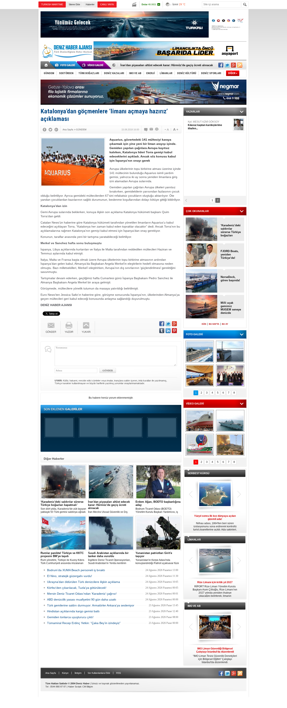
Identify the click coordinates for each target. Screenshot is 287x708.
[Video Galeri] (93, 65)
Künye (65, 673)
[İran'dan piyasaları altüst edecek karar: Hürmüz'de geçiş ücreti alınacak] (111, 482)
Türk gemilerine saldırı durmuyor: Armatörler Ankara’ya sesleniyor (90, 605)
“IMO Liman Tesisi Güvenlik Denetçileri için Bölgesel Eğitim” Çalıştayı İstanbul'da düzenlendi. (215, 655)
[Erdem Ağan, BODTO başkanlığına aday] (158, 482)
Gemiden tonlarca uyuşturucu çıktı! (70, 617)
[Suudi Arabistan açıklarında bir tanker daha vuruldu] (111, 533)
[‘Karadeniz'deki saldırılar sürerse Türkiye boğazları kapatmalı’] (63, 482)
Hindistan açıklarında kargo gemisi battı (73, 611)
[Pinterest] (174, 330)
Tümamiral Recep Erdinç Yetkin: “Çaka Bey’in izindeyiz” (84, 623)
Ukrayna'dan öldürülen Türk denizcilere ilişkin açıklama (83, 582)
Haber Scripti (74, 686)
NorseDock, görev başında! (230, 278)
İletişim (78, 673)
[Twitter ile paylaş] (227, 65)
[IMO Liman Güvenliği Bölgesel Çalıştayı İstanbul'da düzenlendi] (214, 627)
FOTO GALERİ (194, 334)
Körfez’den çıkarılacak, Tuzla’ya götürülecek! (76, 587)
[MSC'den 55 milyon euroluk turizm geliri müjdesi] (200, 375)
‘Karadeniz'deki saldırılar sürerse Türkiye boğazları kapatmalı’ (231, 230)
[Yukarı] (86, 327)
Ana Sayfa (50, 673)
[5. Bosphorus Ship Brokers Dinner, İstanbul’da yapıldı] (230, 375)
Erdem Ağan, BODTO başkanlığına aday (146, 65)
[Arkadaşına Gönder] (151, 129)
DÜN (204, 324)
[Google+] (56, 129)
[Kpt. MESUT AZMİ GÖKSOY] (238, 124)
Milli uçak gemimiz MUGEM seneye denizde (231, 307)
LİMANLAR (194, 539)
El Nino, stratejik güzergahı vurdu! (69, 576)
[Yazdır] (157, 129)
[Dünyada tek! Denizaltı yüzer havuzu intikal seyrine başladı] (230, 352)
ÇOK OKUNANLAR (197, 211)
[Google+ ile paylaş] (233, 65)
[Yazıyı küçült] (166, 129)
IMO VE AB (194, 606)
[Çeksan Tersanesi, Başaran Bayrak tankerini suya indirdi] (200, 421)
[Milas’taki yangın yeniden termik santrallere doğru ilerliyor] (230, 445)
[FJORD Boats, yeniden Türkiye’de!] (201, 255)
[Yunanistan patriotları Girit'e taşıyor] (158, 533)
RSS (118, 673)
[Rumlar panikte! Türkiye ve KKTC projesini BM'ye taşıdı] (63, 533)
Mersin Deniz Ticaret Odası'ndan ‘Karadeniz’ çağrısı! (82, 593)
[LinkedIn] (168, 330)
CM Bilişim (87, 686)
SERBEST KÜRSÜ (198, 473)
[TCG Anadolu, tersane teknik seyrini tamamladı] (230, 421)
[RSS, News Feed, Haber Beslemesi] (239, 65)
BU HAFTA (214, 324)
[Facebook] (44, 129)
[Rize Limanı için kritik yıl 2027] (214, 561)
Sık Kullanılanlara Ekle (99, 673)
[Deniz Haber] (67, 60)
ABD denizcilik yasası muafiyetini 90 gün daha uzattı (81, 599)
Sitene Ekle (74, 4)
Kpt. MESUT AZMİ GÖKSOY (205, 125)
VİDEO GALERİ (195, 403)
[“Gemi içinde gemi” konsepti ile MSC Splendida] (200, 352)
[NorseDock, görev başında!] (201, 281)
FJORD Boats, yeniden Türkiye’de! (230, 254)
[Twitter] (50, 129)
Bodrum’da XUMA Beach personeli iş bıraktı (76, 570)
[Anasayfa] (46, 65)
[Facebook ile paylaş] (220, 65)
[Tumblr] (161, 330)
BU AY (225, 324)
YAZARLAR (193, 111)
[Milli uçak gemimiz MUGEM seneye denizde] (201, 307)
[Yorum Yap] (146, 129)
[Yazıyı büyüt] (175, 129)
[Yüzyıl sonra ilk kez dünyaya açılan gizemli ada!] (214, 494)
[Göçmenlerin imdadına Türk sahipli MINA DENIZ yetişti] (200, 445)
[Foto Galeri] (65, 65)
